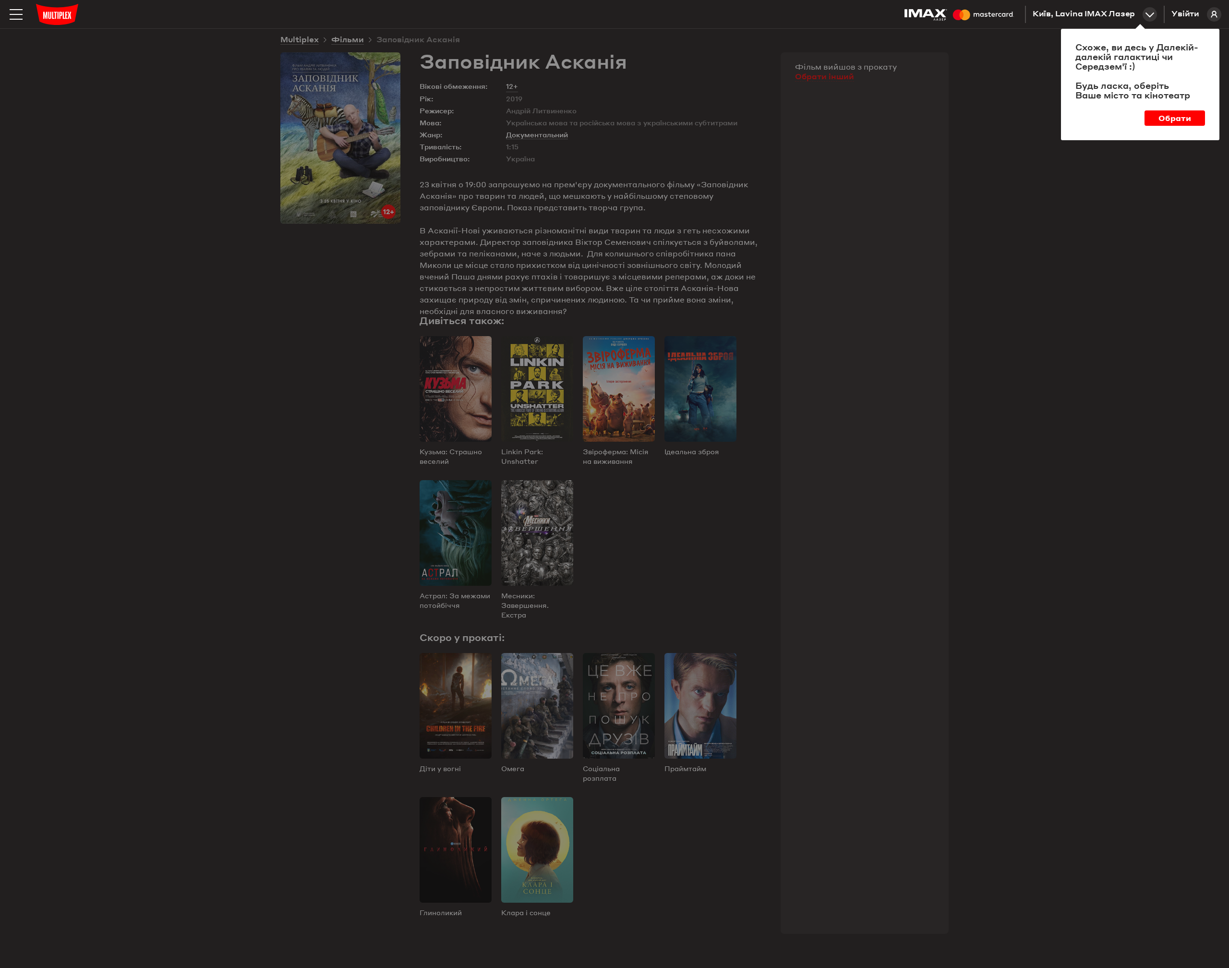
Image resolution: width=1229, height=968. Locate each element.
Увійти (1185, 14)
